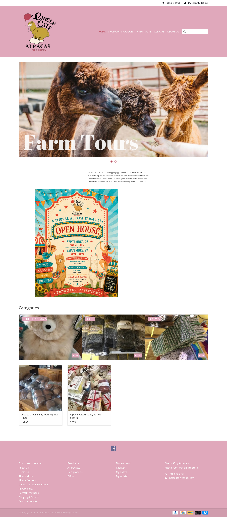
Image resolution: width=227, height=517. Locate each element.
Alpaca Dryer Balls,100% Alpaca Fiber (39, 416)
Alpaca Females (27, 480)
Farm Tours (143, 31)
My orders (121, 472)
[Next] (201, 110)
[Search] (183, 32)
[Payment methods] (175, 512)
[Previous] (25, 110)
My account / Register (198, 2)
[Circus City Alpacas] (44, 31)
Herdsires (24, 472)
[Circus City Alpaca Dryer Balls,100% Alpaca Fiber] (40, 388)
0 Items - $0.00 (173, 2)
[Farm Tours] (113, 109)
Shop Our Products (121, 31)
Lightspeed (72, 512)
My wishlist (122, 476)
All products (73, 467)
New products (75, 472)
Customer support (28, 501)
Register (120, 467)
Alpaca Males (26, 476)
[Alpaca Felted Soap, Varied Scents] (89, 388)
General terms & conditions (33, 484)
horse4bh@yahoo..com (181, 477)
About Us (173, 31)
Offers (70, 476)
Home (102, 31)
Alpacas (159, 31)
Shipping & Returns (29, 497)
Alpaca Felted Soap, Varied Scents (85, 416)
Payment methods (29, 492)
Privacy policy (26, 488)
